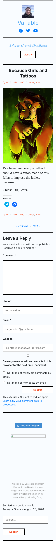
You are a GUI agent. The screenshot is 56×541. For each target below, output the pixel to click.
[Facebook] (21, 31)
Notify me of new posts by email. (26, 382)
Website (7, 338)
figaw (5, 82)
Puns (37, 82)
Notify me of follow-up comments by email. (27, 374)
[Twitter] (28, 31)
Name (7, 301)
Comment (9, 255)
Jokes (31, 82)
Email (7, 320)
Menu (26, 54)
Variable (28, 22)
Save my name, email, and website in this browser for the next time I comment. (27, 363)
